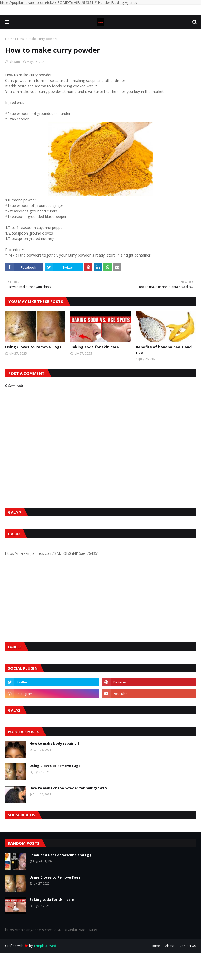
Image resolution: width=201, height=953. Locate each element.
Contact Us (188, 946)
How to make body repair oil (54, 743)
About (169, 946)
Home (9, 38)
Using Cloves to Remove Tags (33, 346)
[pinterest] (149, 682)
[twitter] (52, 682)
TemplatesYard (45, 946)
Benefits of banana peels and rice (164, 349)
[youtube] (149, 693)
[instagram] (52, 693)
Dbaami (15, 62)
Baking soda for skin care (94, 346)
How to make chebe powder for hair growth (68, 788)
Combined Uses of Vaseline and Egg (60, 855)
